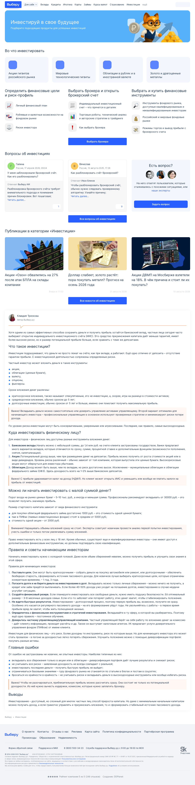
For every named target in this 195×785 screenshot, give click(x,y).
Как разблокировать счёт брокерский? (94, 172)
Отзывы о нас (60, 731)
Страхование (117, 4)
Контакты (43, 731)
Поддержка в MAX (48, 748)
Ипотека (67, 4)
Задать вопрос (161, 204)
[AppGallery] (184, 776)
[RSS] (30, 776)
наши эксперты (161, 190)
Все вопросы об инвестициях (97, 218)
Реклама (77, 731)
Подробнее (113, 766)
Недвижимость (67, 737)
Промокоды (29, 737)
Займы (87, 4)
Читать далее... (16, 199)
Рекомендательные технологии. (51, 763)
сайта (96, 731)
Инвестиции (133, 4)
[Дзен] (24, 776)
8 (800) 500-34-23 (73, 748)
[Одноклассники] (12, 776)
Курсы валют (100, 4)
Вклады (45, 4)
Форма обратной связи (20, 748)
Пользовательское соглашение (74, 759)
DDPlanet (118, 776)
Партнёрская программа (159, 731)
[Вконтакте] (6, 776)
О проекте (28, 731)
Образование (47, 737)
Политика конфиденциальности (122, 731)
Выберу (8, 717)
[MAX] (18, 776)
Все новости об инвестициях (97, 300)
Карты (78, 4)
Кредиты (56, 4)
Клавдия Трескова (23, 317)
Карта (88, 731)
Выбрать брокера (97, 141)
